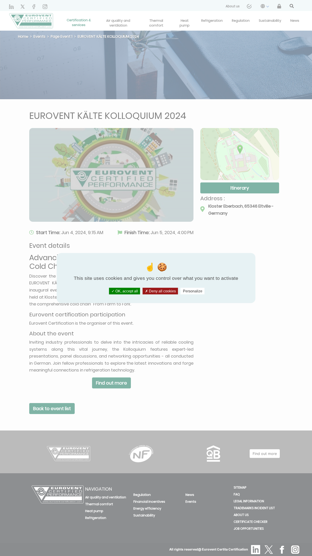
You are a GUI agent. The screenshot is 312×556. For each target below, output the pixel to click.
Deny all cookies (162, 291)
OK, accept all (126, 291)
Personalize (192, 291)
